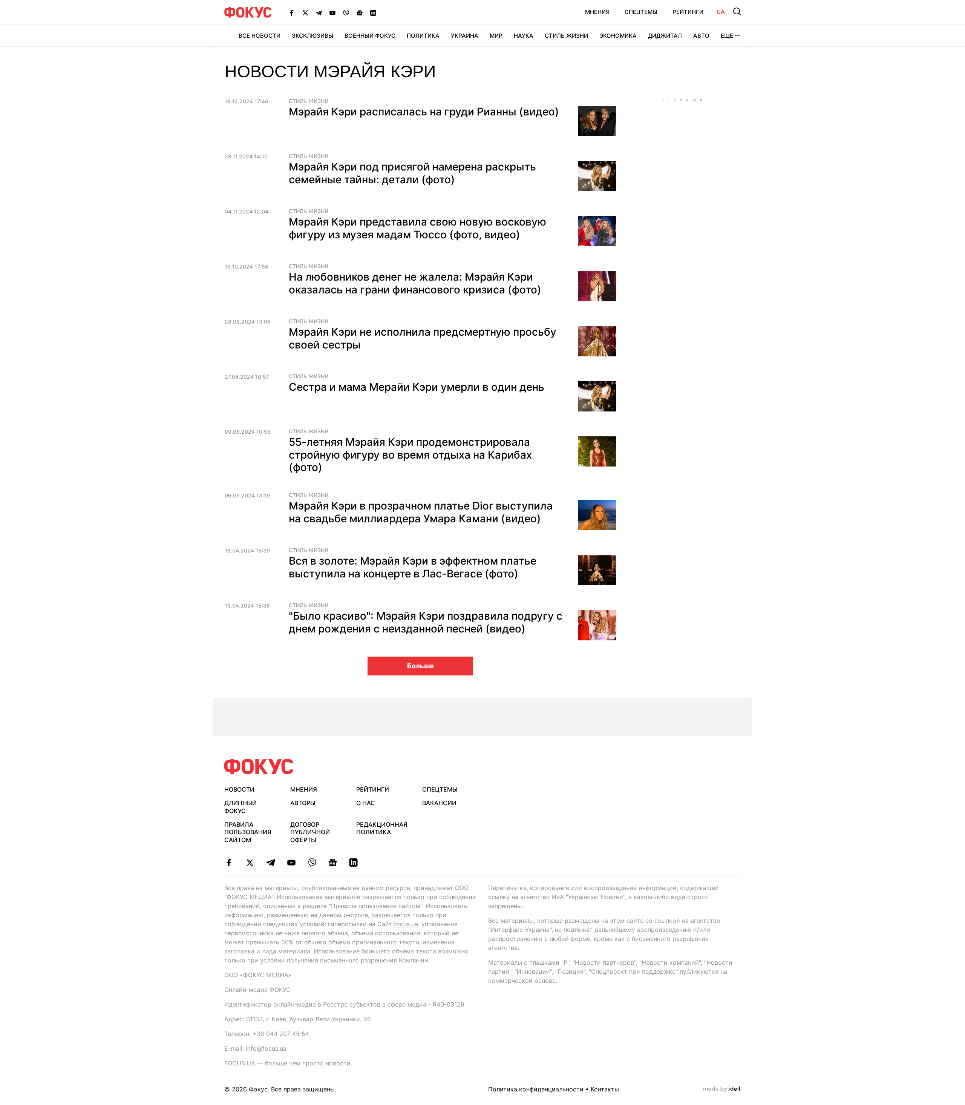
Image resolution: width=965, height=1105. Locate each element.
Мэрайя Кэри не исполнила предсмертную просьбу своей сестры (422, 338)
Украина (464, 35)
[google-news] (332, 862)
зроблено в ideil (722, 1089)
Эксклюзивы (312, 35)
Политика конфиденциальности (536, 1089)
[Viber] (346, 12)
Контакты (605, 1089)
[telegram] (270, 862)
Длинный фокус (240, 807)
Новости (239, 789)
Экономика (618, 35)
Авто (701, 35)
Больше (420, 666)
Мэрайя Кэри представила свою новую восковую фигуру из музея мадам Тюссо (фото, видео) (417, 228)
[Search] (737, 11)
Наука (523, 35)
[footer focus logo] (259, 766)
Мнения (597, 12)
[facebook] (229, 862)
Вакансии (439, 803)
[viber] (311, 862)
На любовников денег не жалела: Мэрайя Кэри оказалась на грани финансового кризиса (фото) (415, 283)
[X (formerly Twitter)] (305, 12)
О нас (365, 803)
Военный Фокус (370, 35)
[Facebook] (292, 12)
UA (721, 12)
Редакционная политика (381, 828)
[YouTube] (332, 12)
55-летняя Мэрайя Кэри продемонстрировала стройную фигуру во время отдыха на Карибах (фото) (410, 455)
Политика (423, 35)
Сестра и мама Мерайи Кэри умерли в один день (416, 387)
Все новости (259, 35)
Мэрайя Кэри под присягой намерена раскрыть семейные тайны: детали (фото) (412, 173)
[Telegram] (319, 12)
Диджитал (665, 35)
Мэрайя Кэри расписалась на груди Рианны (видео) (424, 111)
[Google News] (359, 12)
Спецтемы (641, 12)
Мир (496, 35)
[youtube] (291, 862)
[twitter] (249, 862)
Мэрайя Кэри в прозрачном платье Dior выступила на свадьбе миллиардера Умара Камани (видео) (421, 512)
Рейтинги (687, 12)
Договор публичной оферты (310, 832)
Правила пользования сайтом (247, 832)
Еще (727, 35)
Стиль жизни (566, 35)
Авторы (303, 803)
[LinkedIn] (373, 12)
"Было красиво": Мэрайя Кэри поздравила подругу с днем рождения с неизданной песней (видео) (425, 622)
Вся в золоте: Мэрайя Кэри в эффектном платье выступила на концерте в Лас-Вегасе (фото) (412, 567)
